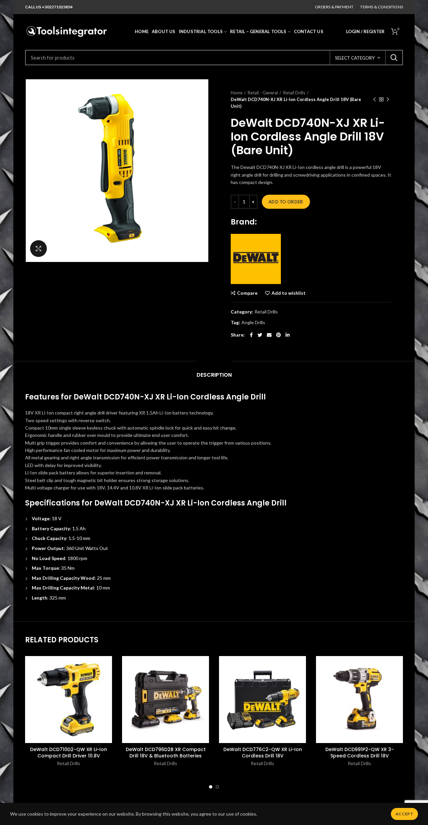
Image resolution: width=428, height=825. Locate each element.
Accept (404, 813)
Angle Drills (253, 322)
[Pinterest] (278, 335)
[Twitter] (259, 335)
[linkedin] (287, 335)
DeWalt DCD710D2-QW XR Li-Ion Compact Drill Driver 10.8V (68, 752)
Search (394, 57)
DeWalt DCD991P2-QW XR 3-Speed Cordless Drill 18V (359, 752)
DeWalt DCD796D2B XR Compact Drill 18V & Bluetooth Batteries (166, 752)
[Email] (269, 335)
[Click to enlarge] (38, 248)
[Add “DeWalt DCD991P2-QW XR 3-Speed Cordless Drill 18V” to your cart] (398, 682)
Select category (354, 58)
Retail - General (263, 92)
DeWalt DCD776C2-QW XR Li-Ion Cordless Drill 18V (262, 752)
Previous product (374, 99)
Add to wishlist (289, 293)
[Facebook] (251, 335)
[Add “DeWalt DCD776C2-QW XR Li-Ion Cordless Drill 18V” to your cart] (301, 682)
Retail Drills (294, 92)
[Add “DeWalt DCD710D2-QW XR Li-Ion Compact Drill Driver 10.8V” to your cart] (107, 682)
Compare (247, 293)
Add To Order (286, 201)
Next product (388, 99)
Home (236, 92)
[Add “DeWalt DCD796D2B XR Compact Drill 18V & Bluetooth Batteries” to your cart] (204, 682)
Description (214, 375)
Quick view (107, 697)
